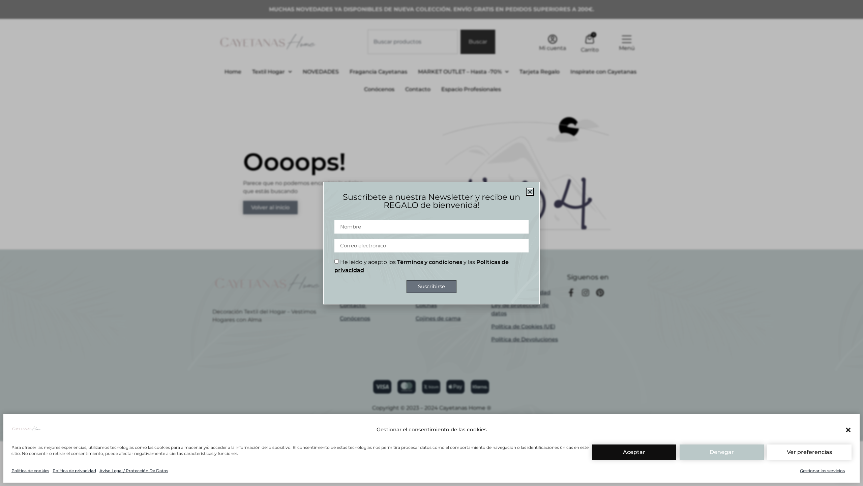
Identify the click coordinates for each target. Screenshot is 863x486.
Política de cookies (30, 470)
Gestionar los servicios (822, 470)
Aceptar (634, 452)
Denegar (722, 452)
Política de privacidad (74, 470)
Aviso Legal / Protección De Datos (133, 470)
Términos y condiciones (429, 262)
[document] (431, 243)
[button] (848, 430)
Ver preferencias (809, 452)
